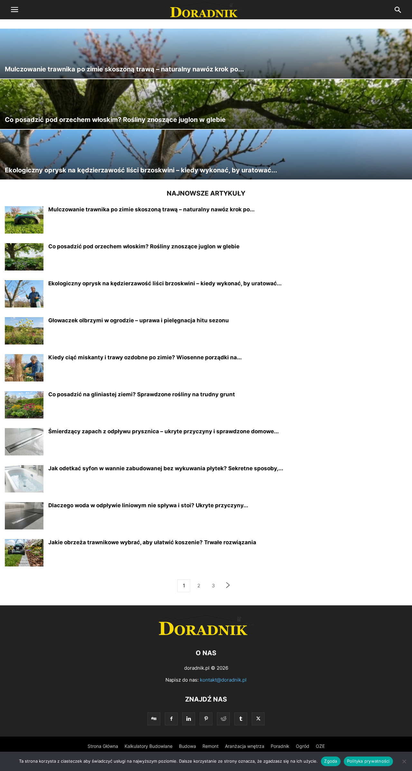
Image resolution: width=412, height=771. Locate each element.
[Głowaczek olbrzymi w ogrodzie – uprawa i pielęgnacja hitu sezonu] (24, 331)
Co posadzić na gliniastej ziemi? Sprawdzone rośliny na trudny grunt (141, 394)
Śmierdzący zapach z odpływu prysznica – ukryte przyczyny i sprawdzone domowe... (163, 431)
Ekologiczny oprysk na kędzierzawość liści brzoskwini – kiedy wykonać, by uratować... (165, 283)
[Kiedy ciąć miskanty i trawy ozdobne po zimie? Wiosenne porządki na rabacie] (24, 368)
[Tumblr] (240, 719)
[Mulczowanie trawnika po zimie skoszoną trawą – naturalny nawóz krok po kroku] (206, 53)
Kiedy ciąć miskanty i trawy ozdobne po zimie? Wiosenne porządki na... (145, 357)
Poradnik (280, 746)
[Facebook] (171, 719)
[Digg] (153, 719)
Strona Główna (103, 746)
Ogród (302, 746)
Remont (210, 746)
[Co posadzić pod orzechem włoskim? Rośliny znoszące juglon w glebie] (206, 104)
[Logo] (206, 633)
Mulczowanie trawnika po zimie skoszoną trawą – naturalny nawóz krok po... (151, 209)
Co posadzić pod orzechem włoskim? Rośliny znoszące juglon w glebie (143, 246)
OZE (320, 746)
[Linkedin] (188, 719)
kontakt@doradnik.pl (223, 680)
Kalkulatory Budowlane (149, 746)
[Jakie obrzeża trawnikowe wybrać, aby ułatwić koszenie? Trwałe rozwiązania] (24, 553)
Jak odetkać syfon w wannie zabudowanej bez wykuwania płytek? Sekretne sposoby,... (165, 468)
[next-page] (228, 585)
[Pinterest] (206, 719)
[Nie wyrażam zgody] (404, 761)
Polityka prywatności (368, 761)
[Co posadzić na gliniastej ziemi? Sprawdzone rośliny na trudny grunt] (24, 405)
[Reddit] (223, 719)
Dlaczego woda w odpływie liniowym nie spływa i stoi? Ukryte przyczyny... (148, 505)
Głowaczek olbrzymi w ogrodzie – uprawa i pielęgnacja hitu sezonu (138, 320)
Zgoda (330, 761)
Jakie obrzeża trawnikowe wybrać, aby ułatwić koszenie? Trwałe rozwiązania (152, 542)
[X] (258, 719)
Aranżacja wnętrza (244, 746)
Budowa (187, 746)
